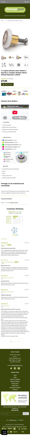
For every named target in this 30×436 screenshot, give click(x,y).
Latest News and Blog (15, 387)
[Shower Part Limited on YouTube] (19, 369)
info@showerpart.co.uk (16, 365)
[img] (4, 243)
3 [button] (15, 341)
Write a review (14, 202)
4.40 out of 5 (19, 211)
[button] (4, 78)
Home (2, 20)
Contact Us (15, 389)
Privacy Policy (15, 383)
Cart (28, 1)
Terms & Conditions (15, 379)
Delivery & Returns (15, 381)
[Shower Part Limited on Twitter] (11, 369)
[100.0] (14, 230)
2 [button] (13, 341)
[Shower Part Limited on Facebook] (15, 369)
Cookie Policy (15, 385)
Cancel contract (5, 432)
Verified (14, 235)
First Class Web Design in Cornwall (19, 426)
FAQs (15, 377)
